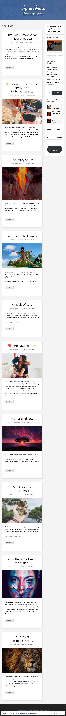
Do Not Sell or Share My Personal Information (38, 710)
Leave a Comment (29, 42)
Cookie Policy (33, 713)
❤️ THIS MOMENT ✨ (22, 345)
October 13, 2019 (19, 644)
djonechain (33, 8)
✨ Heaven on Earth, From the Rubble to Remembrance (22, 87)
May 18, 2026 (19, 42)
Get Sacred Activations (56, 149)
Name (54, 129)
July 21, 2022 (19, 163)
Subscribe (57, 93)
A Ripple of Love (22, 304)
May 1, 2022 (19, 239)
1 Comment (29, 422)
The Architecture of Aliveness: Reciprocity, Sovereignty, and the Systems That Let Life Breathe (53, 71)
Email (54, 138)
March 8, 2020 (19, 494)
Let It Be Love (56, 108)
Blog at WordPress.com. (22, 710)
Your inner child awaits (22, 236)
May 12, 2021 (21, 422)
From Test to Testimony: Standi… (56, 115)
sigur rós (49, 55)
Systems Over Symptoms (54, 79)
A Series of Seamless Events (22, 639)
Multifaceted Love (22, 419)
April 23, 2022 (19, 308)
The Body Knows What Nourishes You (22, 37)
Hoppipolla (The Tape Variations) (57, 55)
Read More (9, 67)
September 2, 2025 (19, 95)
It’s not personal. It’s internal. (22, 489)
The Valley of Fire (22, 160)
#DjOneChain (56, 111)
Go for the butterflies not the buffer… (22, 561)
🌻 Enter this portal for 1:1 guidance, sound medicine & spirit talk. (54, 29)
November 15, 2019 (19, 566)
